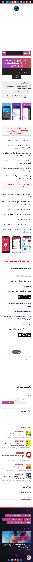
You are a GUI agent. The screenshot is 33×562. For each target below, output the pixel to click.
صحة (28, 522)
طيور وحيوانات (18, 522)
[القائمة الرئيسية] (4, 53)
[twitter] (21, 2)
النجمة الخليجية (10, 556)
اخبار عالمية (26, 515)
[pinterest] (15, 560)
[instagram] (27, 2)
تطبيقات (17, 72)
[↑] (16, 555)
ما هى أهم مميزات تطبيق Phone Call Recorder (18, 91)
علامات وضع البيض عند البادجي (16, 433)
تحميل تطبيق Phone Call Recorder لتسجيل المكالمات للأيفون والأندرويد (18, 87)
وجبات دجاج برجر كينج (18, 466)
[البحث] (3, 2)
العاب (8, 515)
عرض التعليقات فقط (20, 402)
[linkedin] (9, 2)
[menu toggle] (30, 2)
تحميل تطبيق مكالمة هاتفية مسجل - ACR (16, 96)
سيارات (5, 519)
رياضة (12, 519)
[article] (16, 370)
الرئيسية (26, 53)
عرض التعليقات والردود (7, 402)
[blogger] (15, 2)
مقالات (9, 522)
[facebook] (18, 2)
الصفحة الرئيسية (25, 72)
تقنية (20, 519)
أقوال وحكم (16, 515)
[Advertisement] (16, 31)
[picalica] (24, 560)
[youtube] (24, 2)
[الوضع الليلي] (29, 557)
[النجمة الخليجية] (16, 9)
